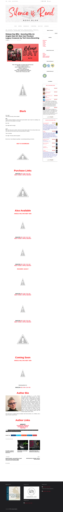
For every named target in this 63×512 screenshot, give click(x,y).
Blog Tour (40, 26)
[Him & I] (44, 90)
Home (6, 1)
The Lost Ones (47, 107)
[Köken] (57, 133)
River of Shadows (46, 143)
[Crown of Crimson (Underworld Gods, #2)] (57, 141)
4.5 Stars (44, 42)
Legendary (44, 146)
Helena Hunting (48, 89)
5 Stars (44, 41)
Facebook (44, 54)
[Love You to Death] (44, 101)
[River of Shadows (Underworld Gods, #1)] (57, 145)
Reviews (9, 1)
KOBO (20, 175)
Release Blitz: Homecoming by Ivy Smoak (22, 451)
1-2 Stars (44, 46)
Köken (44, 131)
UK (24, 173)
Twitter (44, 55)
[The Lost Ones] (44, 109)
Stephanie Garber (46, 147)
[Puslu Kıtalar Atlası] (57, 125)
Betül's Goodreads (46, 57)
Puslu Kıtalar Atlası (46, 123)
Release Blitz (26, 26)
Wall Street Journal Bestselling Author (27, 30)
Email (44, 53)
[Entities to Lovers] (44, 94)
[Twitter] (42, 1)
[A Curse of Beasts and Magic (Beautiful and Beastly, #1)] (44, 97)
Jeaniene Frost (47, 97)
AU (29, 173)
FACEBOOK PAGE (23, 426)
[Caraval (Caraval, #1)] (57, 152)
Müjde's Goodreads (46, 56)
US (21, 173)
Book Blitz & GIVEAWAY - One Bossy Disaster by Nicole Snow (10, 451)
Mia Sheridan (47, 108)
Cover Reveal (33, 26)
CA (27, 173)
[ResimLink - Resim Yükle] (31, 498)
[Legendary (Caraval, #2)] (57, 149)
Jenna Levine (47, 100)
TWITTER (22, 428)
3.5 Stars (44, 44)
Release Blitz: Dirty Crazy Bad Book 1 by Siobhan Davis (34, 451)
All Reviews (45, 40)
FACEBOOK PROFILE (23, 425)
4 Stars (44, 43)
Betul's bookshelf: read (50, 85)
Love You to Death (48, 99)
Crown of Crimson (46, 139)
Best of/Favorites (15, 1)
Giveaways (46, 26)
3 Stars (44, 45)
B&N (15, 175)
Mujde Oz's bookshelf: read (50, 120)
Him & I (46, 88)
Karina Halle (45, 140)
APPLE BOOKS (27, 175)
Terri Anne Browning (17, 30)
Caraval (44, 150)
